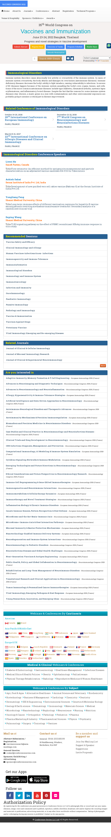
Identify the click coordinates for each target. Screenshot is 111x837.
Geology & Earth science (18, 706)
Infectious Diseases (94, 670)
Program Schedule (74, 47)
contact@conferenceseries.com (20, 753)
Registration (68, 11)
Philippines (14, 636)
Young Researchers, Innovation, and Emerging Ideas (32, 599)
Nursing (78, 710)
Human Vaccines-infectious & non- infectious (29, 253)
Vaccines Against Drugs (18, 322)
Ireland (37, 650)
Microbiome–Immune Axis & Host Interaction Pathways (35, 522)
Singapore (29, 636)
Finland (70, 647)
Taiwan (72, 636)
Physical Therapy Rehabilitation (23, 678)
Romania (59, 636)
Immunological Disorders (19, 270)
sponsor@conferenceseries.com (21, 762)
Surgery (27, 723)
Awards (49, 18)
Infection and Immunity (18, 287)
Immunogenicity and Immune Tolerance (27, 259)
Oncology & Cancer (15, 714)
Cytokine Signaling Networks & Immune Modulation (33, 460)
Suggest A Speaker (85, 745)
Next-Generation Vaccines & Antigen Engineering (32, 556)
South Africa (90, 654)
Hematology (39, 706)
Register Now (37, 47)
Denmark (57, 647)
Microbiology (13, 710)
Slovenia (75, 654)
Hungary (25, 650)
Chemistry (71, 697)
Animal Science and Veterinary (69, 693)
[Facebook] (10, 796)
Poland (25, 654)
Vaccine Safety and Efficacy (20, 242)
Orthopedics (34, 714)
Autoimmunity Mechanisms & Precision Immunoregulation (36, 417)
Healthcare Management (69, 670)
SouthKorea (44, 636)
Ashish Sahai (13, 179)
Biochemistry (96, 693)
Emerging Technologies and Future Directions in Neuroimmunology (41, 465)
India (51, 633)
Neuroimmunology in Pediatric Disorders (27, 545)
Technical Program (85, 11)
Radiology (48, 678)
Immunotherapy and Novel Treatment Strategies (31, 499)
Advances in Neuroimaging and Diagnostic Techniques (34, 383)
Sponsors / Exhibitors (32, 18)
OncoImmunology (15, 293)
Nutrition (91, 710)
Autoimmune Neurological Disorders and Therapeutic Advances (38, 409)
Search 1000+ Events (49, 58)
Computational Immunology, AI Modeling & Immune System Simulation (43, 451)
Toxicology (39, 723)
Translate (104, 60)
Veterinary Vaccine (16, 327)
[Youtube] (37, 796)
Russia (63, 654)
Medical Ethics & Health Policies (23, 674)
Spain (11, 658)
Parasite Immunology (17, 304)
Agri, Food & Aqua (15, 693)
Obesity (47, 674)
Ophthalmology (61, 674)
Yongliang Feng (15, 197)
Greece (12, 650)
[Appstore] (72, 58)
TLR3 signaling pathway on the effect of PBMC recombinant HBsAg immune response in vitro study (54, 225)
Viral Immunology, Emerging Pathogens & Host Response (35, 593)
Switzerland (37, 658)
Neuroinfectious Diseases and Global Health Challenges (34, 550)
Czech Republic (41, 647)
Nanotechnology (31, 710)
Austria (12, 647)
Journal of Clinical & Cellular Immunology (28, 348)
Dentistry (85, 697)
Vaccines (52, 723)
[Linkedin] (28, 796)
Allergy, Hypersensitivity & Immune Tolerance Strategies (35, 395)
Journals (28, 11)
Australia (13, 633)
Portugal (37, 654)
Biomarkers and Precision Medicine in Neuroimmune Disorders (38, 423)
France (83, 647)
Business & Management (36, 697)
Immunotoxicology (16, 282)
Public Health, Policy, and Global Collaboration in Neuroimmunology (41, 562)
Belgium (24, 647)
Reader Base (92, 47)
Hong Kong (38, 633)
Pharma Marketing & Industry (21, 719)
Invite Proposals (84, 752)
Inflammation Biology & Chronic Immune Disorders (32, 505)
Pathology (48, 714)
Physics (73, 719)
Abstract (56, 11)
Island (58, 650)
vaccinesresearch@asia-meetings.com (16, 745)
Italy (48, 650)
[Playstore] (68, 58)
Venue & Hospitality (10, 18)
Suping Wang (13, 217)
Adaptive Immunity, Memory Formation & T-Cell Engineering (37, 378)
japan (75, 633)
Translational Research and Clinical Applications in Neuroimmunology (43, 579)
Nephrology (49, 710)
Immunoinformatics (16, 264)
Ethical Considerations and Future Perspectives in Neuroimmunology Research (46, 474)
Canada (12, 623)
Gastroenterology (44, 670)
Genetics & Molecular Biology (88, 701)
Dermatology (13, 701)
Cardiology (57, 697)
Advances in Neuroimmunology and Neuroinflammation (35, 389)
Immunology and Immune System (23, 276)
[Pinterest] (46, 796)
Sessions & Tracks (55, 47)
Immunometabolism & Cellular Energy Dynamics (31, 493)
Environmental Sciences (57, 701)
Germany (96, 647)
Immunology (55, 706)
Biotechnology (13, 697)
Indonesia (63, 633)
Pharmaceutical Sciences (53, 719)
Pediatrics (62, 714)
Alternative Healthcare (39, 693)
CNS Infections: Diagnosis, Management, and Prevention (35, 446)
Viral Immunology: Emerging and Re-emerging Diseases (35, 333)
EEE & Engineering (32, 701)
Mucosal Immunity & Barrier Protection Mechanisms (33, 528)
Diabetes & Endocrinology (20, 670)
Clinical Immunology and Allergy (23, 247)
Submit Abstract (20, 47)
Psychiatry (85, 719)
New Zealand (90, 633)
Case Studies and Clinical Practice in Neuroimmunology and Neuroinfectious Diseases (50, 431)
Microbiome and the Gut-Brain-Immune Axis (29, 516)
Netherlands (90, 650)
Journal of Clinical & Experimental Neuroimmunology (34, 360)
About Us (16, 11)
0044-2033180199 (56, 738)
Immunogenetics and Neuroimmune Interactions (31, 488)
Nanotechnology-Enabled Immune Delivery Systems (33, 533)
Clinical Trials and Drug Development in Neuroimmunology (37, 440)
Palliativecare (80, 674)
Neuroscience (65, 710)
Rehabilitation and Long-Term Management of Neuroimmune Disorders (42, 570)
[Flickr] (55, 796)
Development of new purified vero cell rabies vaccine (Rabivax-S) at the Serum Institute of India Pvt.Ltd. (54, 187)
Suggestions (82, 748)
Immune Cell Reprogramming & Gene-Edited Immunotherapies (38, 482)
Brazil (23, 623)
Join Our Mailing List (87, 741)
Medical (91, 706)
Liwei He (11, 161)
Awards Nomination (55, 52)
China (24, 633)
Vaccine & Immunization (19, 316)
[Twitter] (19, 796)
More (103, 366)
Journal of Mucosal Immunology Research (27, 354)
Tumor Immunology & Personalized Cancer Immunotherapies (37, 587)
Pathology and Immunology (20, 310)
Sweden (23, 658)
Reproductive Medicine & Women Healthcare (79, 678)
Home (6, 11)
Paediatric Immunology (18, 299)
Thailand (85, 636)
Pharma (74, 714)
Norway (12, 654)
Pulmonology (13, 723)
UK (50, 658)
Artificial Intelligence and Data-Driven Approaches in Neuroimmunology (44, 401)
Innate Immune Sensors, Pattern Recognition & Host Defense (36, 511)
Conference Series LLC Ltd (47, 819)
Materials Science (74, 706)
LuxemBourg (73, 650)
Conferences (42, 11)
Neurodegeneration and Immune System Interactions (33, 539)
